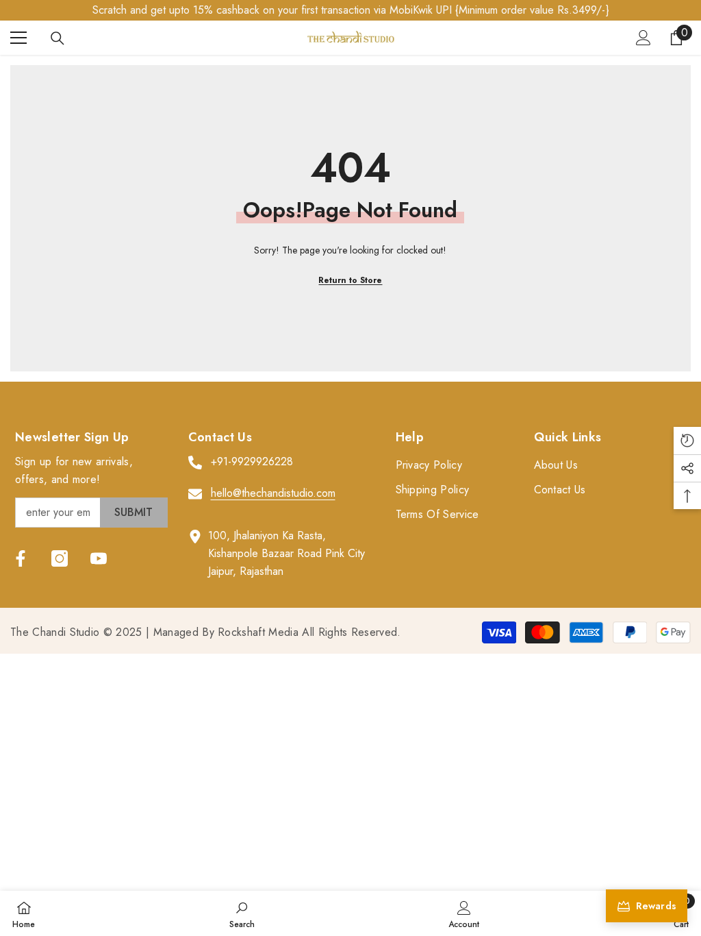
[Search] (57, 38)
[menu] (18, 37)
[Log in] (643, 37)
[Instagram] (59, 558)
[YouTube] (98, 558)
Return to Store (350, 280)
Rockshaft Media (258, 632)
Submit (133, 512)
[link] (242, 913)
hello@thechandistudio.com (273, 493)
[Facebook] (20, 558)
